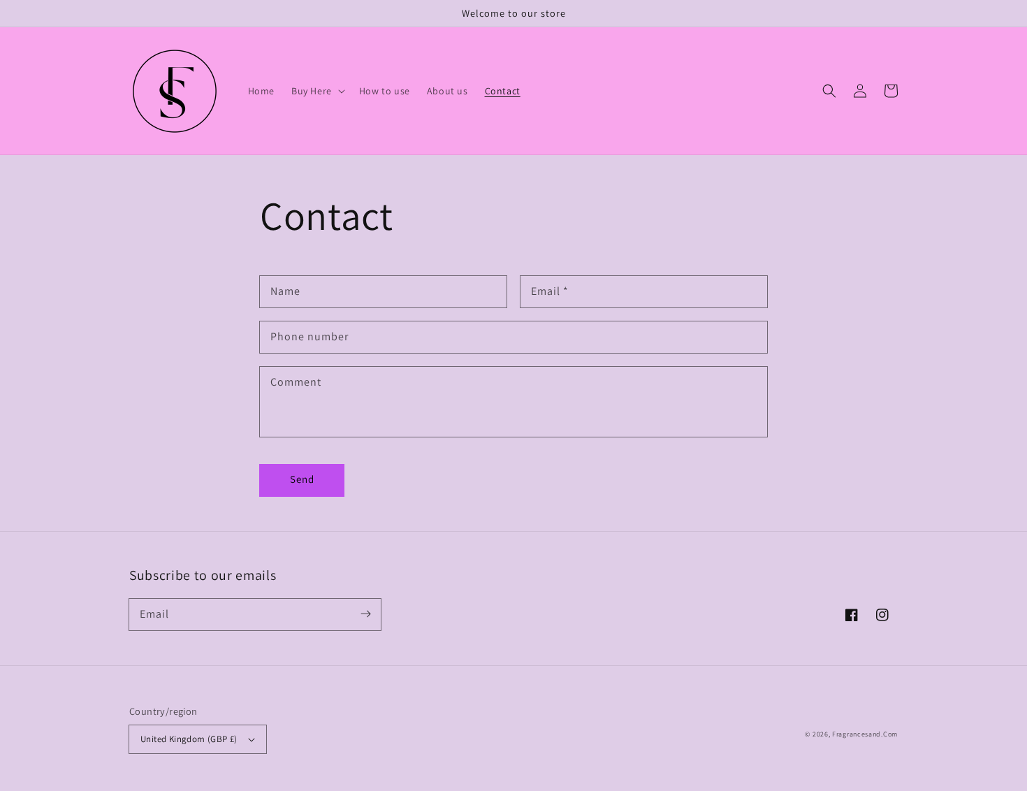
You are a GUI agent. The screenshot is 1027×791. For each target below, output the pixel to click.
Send (302, 479)
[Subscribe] (365, 614)
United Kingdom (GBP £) (189, 739)
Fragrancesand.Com (865, 734)
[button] (829, 90)
